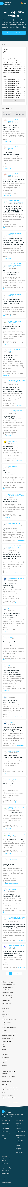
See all (14, 101)
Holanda (16, 413)
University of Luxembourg (14, 523)
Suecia (15, 580)
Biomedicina (5, 1006)
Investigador (7, 517)
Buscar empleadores (6, 1126)
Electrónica (5, 1008)
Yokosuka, (10, 497)
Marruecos (15, 122)
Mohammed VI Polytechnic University (14, 120)
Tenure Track (19, 1143)
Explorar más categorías (13, 1102)
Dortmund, (11, 384)
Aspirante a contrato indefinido (10, 1033)
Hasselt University (12, 779)
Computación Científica (8, 998)
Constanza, (10, 752)
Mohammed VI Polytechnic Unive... (10, 1079)
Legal (3, 1182)
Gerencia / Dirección (7, 1038)
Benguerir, (10, 122)
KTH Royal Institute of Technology (16, 578)
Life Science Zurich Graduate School (15, 350)
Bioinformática (6, 1000)
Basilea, (10, 468)
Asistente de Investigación (8, 1035)
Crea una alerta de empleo (15, 33)
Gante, (9, 697)
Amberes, (10, 667)
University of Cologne (7, 1095)
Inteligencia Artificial (7, 987)
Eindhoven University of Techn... (10, 1089)
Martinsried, (11, 921)
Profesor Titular (6, 1022)
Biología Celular (6, 1003)
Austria (12, 443)
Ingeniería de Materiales (8, 992)
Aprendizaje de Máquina (8, 984)
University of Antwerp (13, 666)
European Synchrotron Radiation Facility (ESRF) (16, 946)
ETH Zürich (5, 1084)
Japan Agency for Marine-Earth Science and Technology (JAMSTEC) (16, 494)
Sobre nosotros (5, 1128)
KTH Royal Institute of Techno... (10, 1087)
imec (3, 1092)
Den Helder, (11, 413)
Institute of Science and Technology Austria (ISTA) (16, 807)
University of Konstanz (13, 751)
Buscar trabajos (5, 1123)
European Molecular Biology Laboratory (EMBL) (14, 321)
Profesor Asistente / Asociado (11, 883)
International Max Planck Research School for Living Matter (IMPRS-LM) (16, 382)
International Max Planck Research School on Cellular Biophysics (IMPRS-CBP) (16, 265)
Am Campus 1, (11, 810)
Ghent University (12, 696)
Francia (14, 948)
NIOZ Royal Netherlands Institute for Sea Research (16, 411)
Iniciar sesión (5, 1131)
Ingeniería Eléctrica (7, 990)
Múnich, (10, 550)
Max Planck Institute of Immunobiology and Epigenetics (15, 201)
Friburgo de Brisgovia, (13, 203)
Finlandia (4, 1065)
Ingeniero (4, 1030)
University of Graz (12, 441)
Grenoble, (10, 948)
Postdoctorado (7, 141)
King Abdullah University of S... (9, 1098)
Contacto (4, 1138)
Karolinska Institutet (13, 859)
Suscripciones (5, 1163)
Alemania (21, 203)
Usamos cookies (7, 1182)
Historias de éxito (6, 1170)
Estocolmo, (11, 580)
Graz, (9, 443)
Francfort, (10, 268)
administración (19, 1152)
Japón (14, 497)
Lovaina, (10, 610)
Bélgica (13, 610)
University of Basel (12, 466)
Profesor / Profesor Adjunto (9, 1027)
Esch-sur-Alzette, (12, 525)
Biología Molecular (7, 995)
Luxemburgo (19, 525)
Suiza (13, 352)
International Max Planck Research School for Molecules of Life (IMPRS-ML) (16, 547)
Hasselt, (10, 781)
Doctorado (6, 228)
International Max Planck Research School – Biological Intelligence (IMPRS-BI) (16, 918)
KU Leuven (10, 609)
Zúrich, (10, 352)
